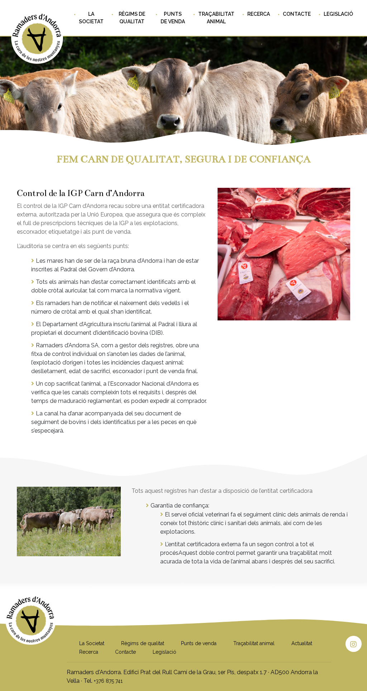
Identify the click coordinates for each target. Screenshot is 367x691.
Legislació (338, 14)
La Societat (91, 17)
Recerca (258, 14)
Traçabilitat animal (216, 17)
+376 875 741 (108, 681)
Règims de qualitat (132, 17)
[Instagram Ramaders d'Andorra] (353, 644)
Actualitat (301, 643)
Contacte (297, 14)
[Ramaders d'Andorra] (30, 637)
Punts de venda (173, 17)
